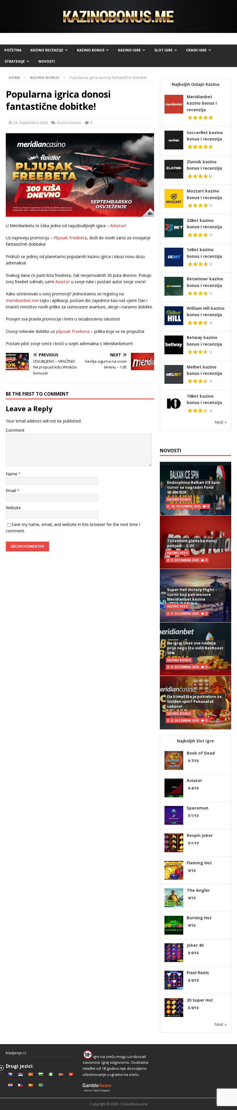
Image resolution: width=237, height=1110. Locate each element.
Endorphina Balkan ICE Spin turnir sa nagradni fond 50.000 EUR (193, 487)
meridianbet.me (22, 300)
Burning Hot (199, 917)
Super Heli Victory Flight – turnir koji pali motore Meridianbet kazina (192, 594)
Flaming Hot (199, 863)
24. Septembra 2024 (30, 122)
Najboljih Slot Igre (195, 741)
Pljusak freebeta (70, 237)
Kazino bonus (90, 50)
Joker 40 (195, 945)
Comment (15, 430)
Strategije (15, 61)
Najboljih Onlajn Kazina (195, 84)
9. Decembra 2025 (185, 560)
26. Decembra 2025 (186, 506)
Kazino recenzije (46, 50)
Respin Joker (200, 835)
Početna (12, 50)
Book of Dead (201, 753)
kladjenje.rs (16, 1052)
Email (11, 490)
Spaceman (197, 808)
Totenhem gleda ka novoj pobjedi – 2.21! (192, 543)
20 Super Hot (200, 1000)
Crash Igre (196, 50)
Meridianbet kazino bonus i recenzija (202, 103)
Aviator (117, 225)
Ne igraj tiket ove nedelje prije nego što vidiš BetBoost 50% (195, 647)
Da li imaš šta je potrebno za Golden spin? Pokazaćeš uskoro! (194, 701)
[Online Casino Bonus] (118, 29)
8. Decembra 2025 (185, 720)
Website (13, 507)
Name (12, 474)
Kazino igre (129, 50)
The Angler (198, 890)
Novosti (46, 61)
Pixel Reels (198, 972)
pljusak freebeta (73, 331)
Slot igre (163, 50)
